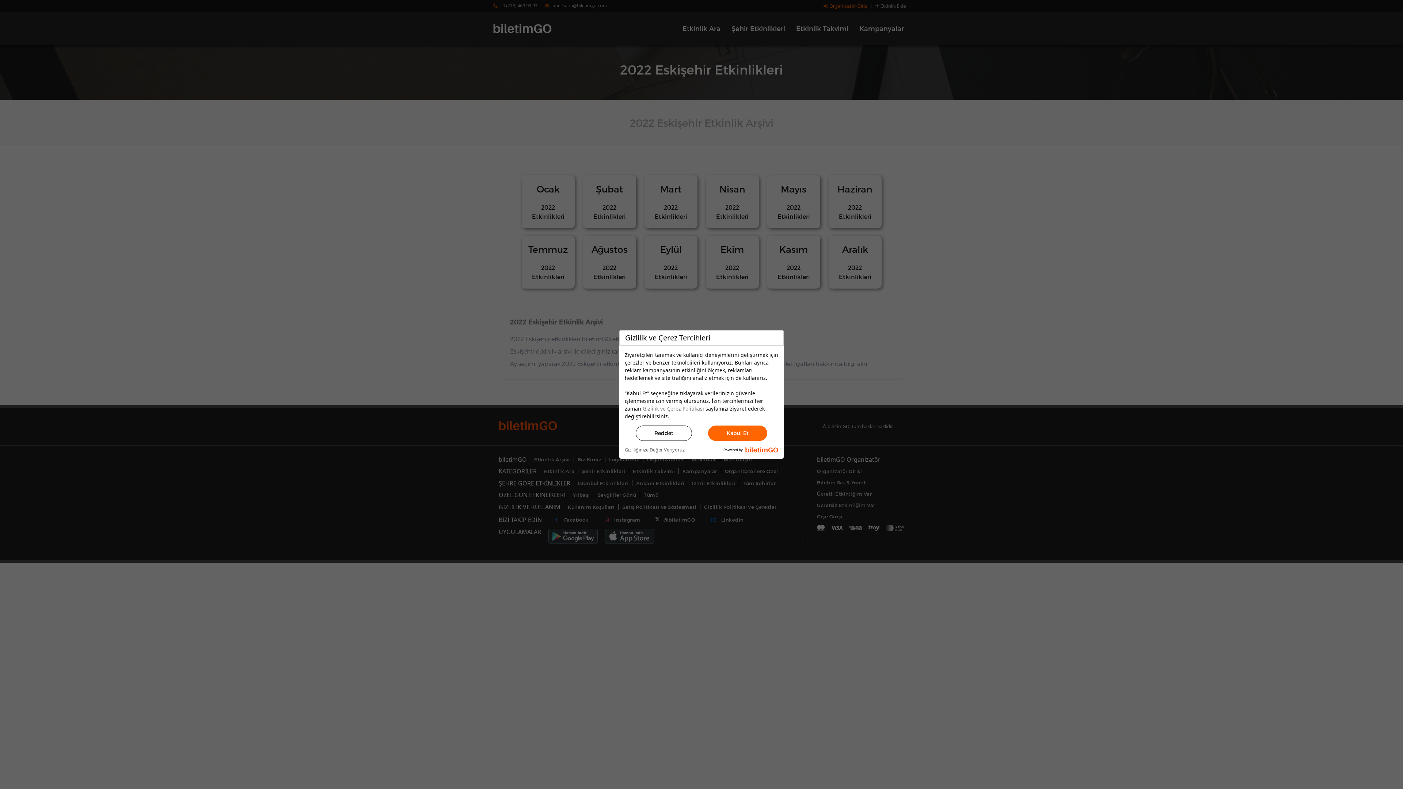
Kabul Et (738, 433)
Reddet (663, 433)
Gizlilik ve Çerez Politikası (673, 408)
